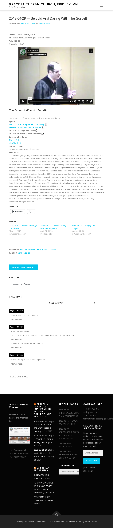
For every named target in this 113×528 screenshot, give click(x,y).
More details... (17, 319)
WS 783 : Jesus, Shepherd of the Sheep (26, 124)
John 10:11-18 (15, 143)
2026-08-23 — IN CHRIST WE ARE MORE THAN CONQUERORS (69, 413)
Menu (101, 5)
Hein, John (42, 249)
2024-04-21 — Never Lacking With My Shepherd (53, 227)
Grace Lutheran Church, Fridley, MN (43, 4)
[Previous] (18, 302)
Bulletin (42, 110)
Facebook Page (19, 377)
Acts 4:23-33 (24, 253)
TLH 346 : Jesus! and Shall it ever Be (25, 127)
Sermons (53, 249)
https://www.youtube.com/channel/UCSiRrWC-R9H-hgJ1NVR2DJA (19, 453)
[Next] (94, 302)
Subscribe (91, 461)
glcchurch (44, 23)
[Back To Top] (56, 515)
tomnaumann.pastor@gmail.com (98, 418)
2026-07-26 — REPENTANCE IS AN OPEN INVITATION (68, 454)
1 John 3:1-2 (14, 140)
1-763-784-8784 (90, 415)
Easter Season (27, 249)
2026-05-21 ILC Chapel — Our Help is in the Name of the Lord (44, 453)
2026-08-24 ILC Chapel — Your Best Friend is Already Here (44, 439)
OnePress (70, 521)
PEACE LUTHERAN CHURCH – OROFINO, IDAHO (43, 500)
